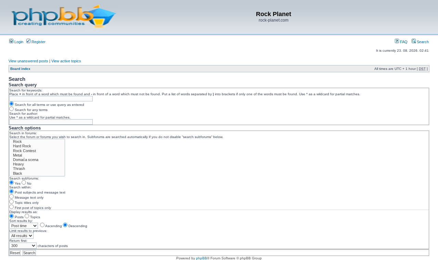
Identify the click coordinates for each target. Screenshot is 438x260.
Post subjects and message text (39, 192)
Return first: (18, 241)
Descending (77, 226)
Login (18, 42)
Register (38, 42)
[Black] (37, 173)
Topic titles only (26, 203)
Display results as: (23, 212)
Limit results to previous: (28, 231)
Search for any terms (31, 110)
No (28, 183)
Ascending (53, 226)
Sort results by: (21, 221)
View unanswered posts (28, 61)
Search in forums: (23, 133)
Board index (20, 69)
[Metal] (37, 155)
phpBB (201, 258)
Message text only (28, 197)
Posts (19, 217)
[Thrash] (37, 168)
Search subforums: (24, 178)
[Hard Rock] (37, 146)
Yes (17, 183)
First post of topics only (32, 208)
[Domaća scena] (37, 160)
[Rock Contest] (37, 151)
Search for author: (23, 113)
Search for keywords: (25, 90)
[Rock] (37, 141)
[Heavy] (37, 164)
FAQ (403, 42)
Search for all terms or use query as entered (49, 105)
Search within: (20, 187)
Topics (34, 217)
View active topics (66, 61)
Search (422, 42)
